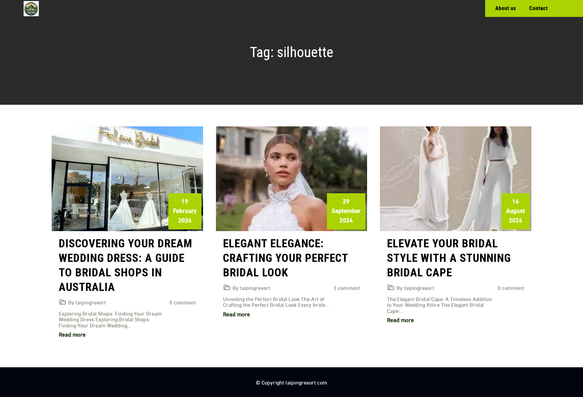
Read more (72, 334)
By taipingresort (87, 302)
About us (505, 8)
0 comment (182, 302)
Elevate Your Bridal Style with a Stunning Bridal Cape (449, 258)
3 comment (346, 287)
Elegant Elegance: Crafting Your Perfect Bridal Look (285, 258)
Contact (538, 8)
